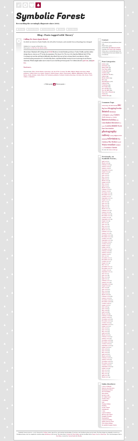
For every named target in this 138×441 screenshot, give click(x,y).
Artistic (104, 64)
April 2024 (104, 179)
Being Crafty (105, 67)
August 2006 (105, 347)
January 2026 (105, 166)
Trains (103, 94)
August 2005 (105, 368)
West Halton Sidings (107, 423)
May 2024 (104, 177)
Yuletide (114, 148)
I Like (103, 411)
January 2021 (105, 233)
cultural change (55, 73)
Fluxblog (104, 405)
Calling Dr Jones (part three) (36, 39)
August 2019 (105, 245)
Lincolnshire (107, 123)
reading (112, 135)
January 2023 (105, 191)
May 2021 (104, 226)
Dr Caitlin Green (106, 397)
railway (105, 135)
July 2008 (104, 307)
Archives (73, 29)
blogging (112, 108)
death (103, 117)
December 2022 (106, 193)
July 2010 (104, 273)
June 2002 (104, 372)
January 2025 (105, 168)
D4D (103, 402)
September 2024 (106, 170)
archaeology (47, 71)
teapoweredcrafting (107, 420)
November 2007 (106, 321)
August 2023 (105, 182)
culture (61, 73)
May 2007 (104, 331)
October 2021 (105, 217)
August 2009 (105, 286)
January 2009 (105, 298)
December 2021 (106, 214)
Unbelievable (105, 95)
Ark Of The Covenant (59, 71)
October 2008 (105, 303)
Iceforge (45, 432)
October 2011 (105, 261)
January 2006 (105, 359)
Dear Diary (105, 69)
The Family (105, 87)
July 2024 (104, 173)
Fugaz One (95, 434)
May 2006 (104, 352)
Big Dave (105, 108)
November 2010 (106, 268)
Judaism (34, 75)
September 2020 (106, 240)
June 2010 (104, 275)
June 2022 (104, 203)
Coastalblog (105, 400)
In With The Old (35, 48)
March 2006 (105, 356)
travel (119, 142)
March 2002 (105, 377)
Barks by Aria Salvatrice (108, 388)
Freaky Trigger (106, 407)
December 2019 (106, 242)
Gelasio (68, 434)
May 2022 (104, 205)
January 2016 (105, 252)
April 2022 (104, 207)
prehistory (56, 75)
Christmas (112, 112)
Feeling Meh (105, 71)
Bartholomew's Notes (107, 390)
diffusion (74, 73)
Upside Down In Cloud (108, 421)
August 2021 (105, 221)
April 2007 (104, 333)
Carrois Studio (72, 436)
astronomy (114, 105)
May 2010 (104, 277)
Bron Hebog (105, 393)
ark (52, 71)
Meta (103, 80)
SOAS (50, 52)
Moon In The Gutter (107, 414)
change (42, 73)
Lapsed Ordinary (106, 413)
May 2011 (104, 265)
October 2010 (105, 270)
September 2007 (106, 324)
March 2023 (105, 187)
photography (109, 131)
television (78, 75)
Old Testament (49, 75)
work (103, 147)
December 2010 (106, 266)
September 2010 (106, 272)
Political (104, 83)
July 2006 (104, 349)
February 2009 (106, 296)
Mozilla (80, 436)
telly (83, 75)
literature (115, 123)
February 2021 (106, 231)
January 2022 (105, 212)
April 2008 (105, 312)
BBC (119, 105)
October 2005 (105, 365)
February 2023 (106, 189)
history (25, 75)
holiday (112, 120)
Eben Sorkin (75, 434)
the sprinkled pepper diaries (109, 425)
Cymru (116, 115)
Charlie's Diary (106, 398)
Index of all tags (113, 150)
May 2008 (104, 310)
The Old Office (106, 90)
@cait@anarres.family (114, 47)
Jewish (29, 75)
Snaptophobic (105, 418)
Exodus (85, 73)
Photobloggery (106, 81)
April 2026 (104, 161)
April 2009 (104, 293)
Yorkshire (108, 148)
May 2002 (104, 373)
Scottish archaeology (70, 75)
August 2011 (105, 263)
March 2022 (105, 208)
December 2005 (106, 361)
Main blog (33, 29)
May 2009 (104, 291)
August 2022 (105, 200)
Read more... (28, 67)
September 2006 (106, 345)
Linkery (104, 76)
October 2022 (105, 196)
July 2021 (104, 222)
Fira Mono (59, 436)
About (61, 29)
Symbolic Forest (50, 16)
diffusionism (80, 73)
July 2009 (104, 287)
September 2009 (106, 284)
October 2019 (105, 244)
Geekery (104, 73)
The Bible (68, 71)
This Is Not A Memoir (107, 92)
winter (118, 145)
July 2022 (104, 201)
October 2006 (105, 344)
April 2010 (104, 279)
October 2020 (105, 238)
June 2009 (104, 289)
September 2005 (106, 366)
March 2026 (105, 163)
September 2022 (106, 198)
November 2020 (106, 237)
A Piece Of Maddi (106, 386)
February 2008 (106, 315)
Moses (42, 75)
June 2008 (105, 308)
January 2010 (105, 282)
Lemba (38, 75)
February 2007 (106, 336)
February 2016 (106, 251)
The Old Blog (105, 88)
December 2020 (106, 235)
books (119, 108)
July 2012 (104, 256)
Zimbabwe (32, 77)
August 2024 (105, 172)
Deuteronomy (67, 73)
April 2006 (104, 354)
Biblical (73, 71)
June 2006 (104, 351)
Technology (105, 85)
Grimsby (115, 117)
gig (111, 117)
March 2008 (105, 314)
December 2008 (106, 300)
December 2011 (106, 258)
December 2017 (106, 249)
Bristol (105, 111)
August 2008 (105, 305)
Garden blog (48, 29)
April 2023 (104, 186)
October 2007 (105, 323)
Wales (104, 145)
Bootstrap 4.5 (48, 434)
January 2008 (105, 317)
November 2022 (106, 194)
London (108, 126)
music (114, 126)
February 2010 (106, 280)
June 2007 (104, 330)
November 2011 (106, 259)
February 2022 (106, 210)
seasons (104, 139)
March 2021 (105, 230)
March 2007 (105, 335)
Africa (33, 71)
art (109, 105)
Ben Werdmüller (106, 391)
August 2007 (105, 326)
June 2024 (104, 175)
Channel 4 (47, 73)
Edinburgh (108, 117)
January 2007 (105, 338)
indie (117, 120)
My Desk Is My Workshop (114, 49)
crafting (111, 115)
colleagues (105, 115)
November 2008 (106, 301)
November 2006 (106, 342)
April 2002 (104, 375)
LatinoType (103, 434)
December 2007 (106, 319)
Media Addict (43, 48)
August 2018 (105, 247)
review (120, 135)
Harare (90, 73)
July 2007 (104, 328)
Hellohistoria (105, 409)
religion (116, 135)
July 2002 (104, 370)
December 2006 (106, 340)
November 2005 (106, 363)
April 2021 (104, 228)
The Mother (112, 142)
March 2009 (105, 294)
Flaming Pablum (106, 404)
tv (28, 77)
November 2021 (106, 215)
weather (111, 144)
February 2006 (106, 358)
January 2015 (105, 254)
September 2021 (106, 219)
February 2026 (106, 165)
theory (86, 75)
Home (21, 29)
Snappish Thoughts (107, 416)
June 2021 (104, 224)
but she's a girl (105, 395)
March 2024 (105, 180)
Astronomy (104, 66)
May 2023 (104, 184)
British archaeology (81, 71)
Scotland (61, 75)
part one (85, 61)
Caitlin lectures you (35, 73)
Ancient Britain (40, 71)
